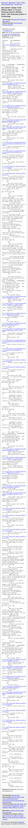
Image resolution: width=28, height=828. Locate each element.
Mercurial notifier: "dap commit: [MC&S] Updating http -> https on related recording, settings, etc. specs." (14, 805)
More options (6, 21)
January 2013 (18, 4)
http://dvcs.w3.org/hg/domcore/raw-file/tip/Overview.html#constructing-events (14, 144)
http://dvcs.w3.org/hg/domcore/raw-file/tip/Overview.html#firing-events (14, 152)
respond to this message (17, 810)
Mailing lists (12, 2)
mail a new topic (6, 812)
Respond (22, 19)
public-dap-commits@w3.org (12, 34)
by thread (8, 815)
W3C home (4, 2)
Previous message (7, 24)
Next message (18, 23)
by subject (14, 815)
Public (18, 2)
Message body (15, 19)
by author (20, 815)
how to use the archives (12, 817)
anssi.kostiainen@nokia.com (11, 44)
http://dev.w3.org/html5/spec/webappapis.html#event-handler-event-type (14, 128)
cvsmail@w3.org (7, 30)
